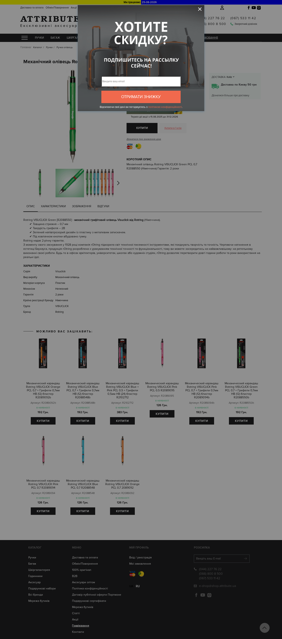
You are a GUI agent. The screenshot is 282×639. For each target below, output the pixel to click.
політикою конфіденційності (165, 107)
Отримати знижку (141, 96)
